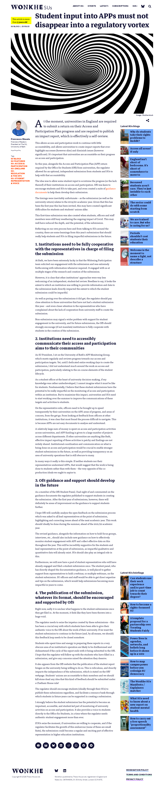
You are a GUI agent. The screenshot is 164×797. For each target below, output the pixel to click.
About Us (78, 6)
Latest (104, 6)
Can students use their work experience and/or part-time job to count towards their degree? (141, 587)
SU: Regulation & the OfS (18, 173)
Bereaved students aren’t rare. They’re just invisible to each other (140, 188)
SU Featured (18, 161)
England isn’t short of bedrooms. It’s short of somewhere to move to (139, 167)
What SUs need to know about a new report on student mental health (140, 704)
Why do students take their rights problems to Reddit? (140, 136)
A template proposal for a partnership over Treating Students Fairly (140, 624)
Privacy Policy (134, 779)
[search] (149, 6)
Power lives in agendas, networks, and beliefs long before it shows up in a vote (139, 646)
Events (92, 6)
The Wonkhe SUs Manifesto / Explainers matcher (140, 686)
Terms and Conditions (139, 775)
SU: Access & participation (19, 164)
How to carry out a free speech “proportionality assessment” (140, 723)
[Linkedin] (63, 770)
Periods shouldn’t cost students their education (139, 238)
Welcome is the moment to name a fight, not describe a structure (140, 256)
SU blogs (16, 159)
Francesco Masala (20, 139)
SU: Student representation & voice (20, 181)
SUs (134, 6)
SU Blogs (15, 26)
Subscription (120, 6)
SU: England (18, 168)
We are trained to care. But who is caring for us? (140, 222)
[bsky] (143, 6)
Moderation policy (137, 770)
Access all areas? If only (140, 150)
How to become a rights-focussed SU (140, 607)
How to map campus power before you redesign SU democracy (139, 667)
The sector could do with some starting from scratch (140, 207)
